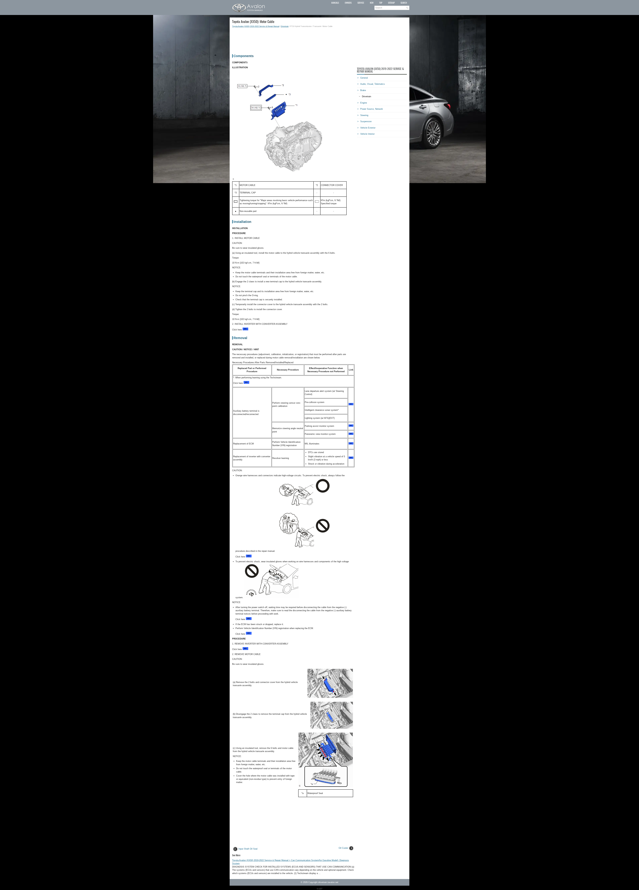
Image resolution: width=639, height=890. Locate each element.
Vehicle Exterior (367, 128)
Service (360, 2)
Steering (364, 115)
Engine (363, 103)
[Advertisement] (293, 39)
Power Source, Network (371, 109)
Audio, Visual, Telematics (372, 84)
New (371, 2)
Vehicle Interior (367, 134)
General (364, 78)
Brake (363, 90)
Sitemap (391, 2)
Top (380, 2)
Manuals (335, 2)
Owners (348, 2)
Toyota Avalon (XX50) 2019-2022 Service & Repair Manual (255, 26)
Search (404, 2)
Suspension (366, 121)
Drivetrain (285, 26)
